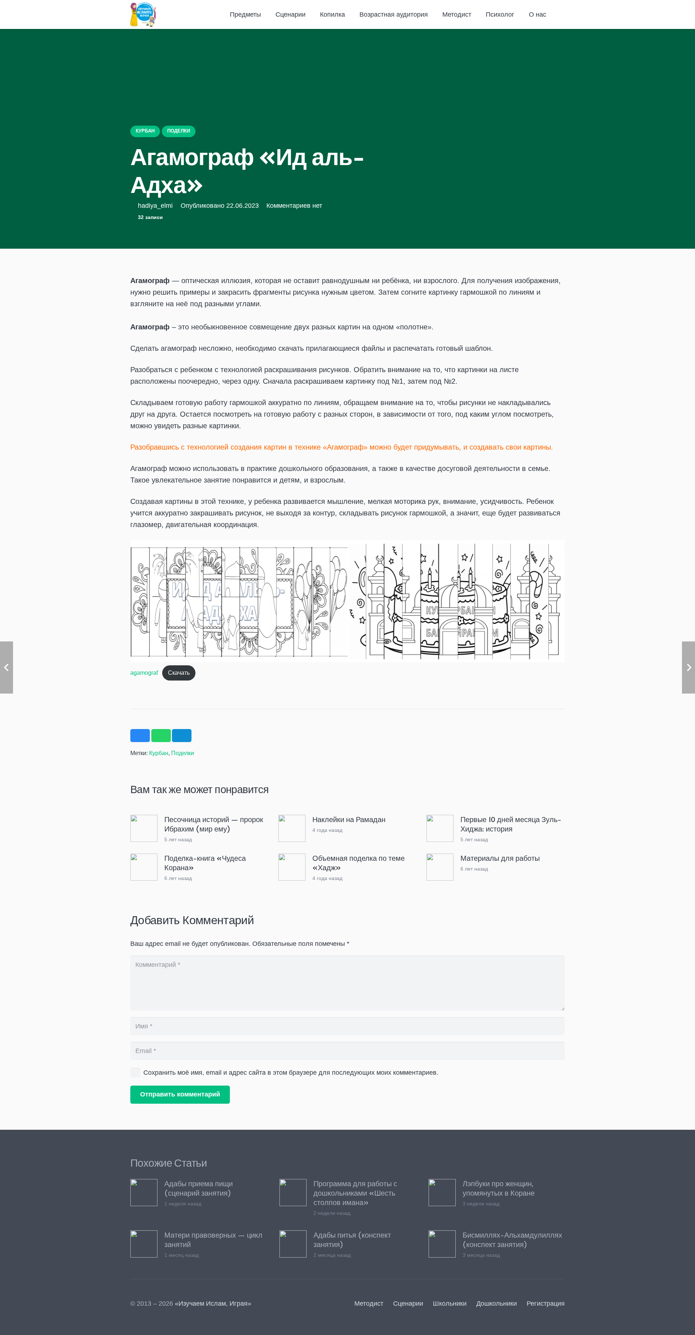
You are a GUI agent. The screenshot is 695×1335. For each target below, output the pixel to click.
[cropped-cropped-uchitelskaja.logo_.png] (143, 14)
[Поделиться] (140, 735)
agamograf (144, 673)
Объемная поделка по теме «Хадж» (358, 862)
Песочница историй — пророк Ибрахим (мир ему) (213, 824)
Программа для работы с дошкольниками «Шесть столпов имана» (355, 1192)
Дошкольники (496, 1303)
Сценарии (408, 1303)
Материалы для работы (500, 858)
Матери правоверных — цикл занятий (213, 1239)
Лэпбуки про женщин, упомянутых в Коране (499, 1188)
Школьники (450, 1303)
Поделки (182, 753)
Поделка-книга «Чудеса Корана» (205, 862)
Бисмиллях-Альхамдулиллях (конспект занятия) (512, 1239)
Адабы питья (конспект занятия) (352, 1239)
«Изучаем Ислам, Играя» (213, 1303)
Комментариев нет (294, 205)
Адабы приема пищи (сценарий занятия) (198, 1188)
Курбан (158, 753)
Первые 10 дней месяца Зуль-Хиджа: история (510, 824)
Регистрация (546, 1303)
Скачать (179, 673)
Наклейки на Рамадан (349, 819)
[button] (265, 14)
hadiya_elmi (155, 205)
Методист (368, 1303)
